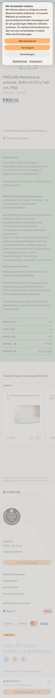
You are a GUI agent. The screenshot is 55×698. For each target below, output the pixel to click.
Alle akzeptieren (27, 41)
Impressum (35, 61)
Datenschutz (20, 61)
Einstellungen (27, 54)
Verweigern (27, 47)
